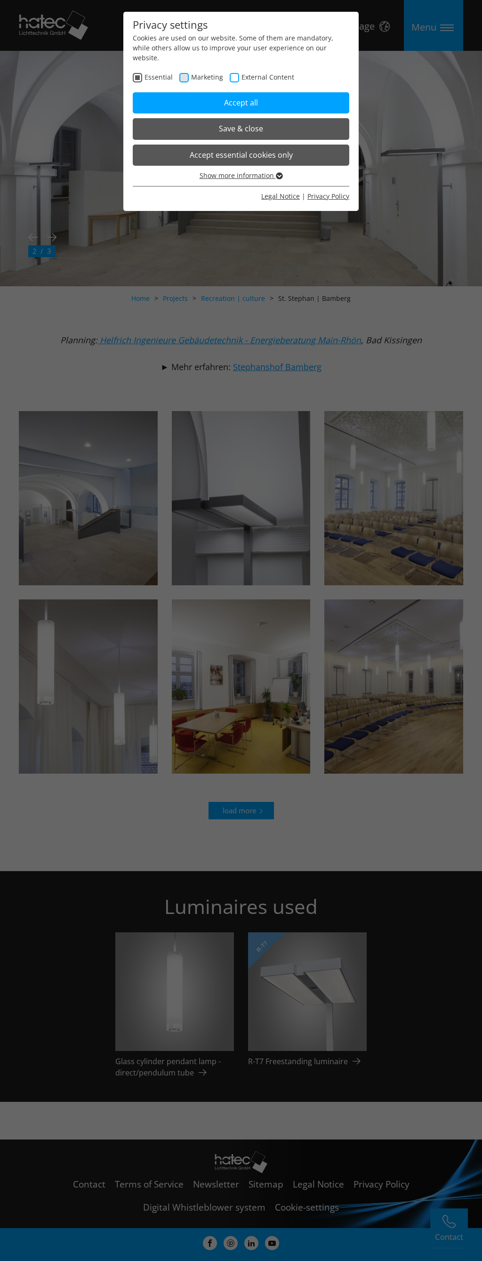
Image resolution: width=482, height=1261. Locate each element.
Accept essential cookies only (241, 155)
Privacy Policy (328, 196)
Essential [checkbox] (159, 77)
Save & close (241, 128)
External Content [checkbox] (267, 77)
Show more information (238, 175)
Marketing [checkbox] (207, 77)
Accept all (241, 102)
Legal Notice (280, 196)
